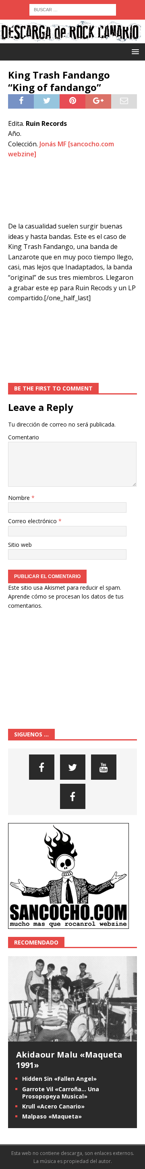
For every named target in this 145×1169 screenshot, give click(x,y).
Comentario (23, 437)
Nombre (19, 498)
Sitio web (20, 544)
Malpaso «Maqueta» (52, 1116)
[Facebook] (41, 767)
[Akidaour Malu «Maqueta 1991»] (72, 1037)
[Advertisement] (72, 190)
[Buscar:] (72, 9)
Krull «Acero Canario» (53, 1106)
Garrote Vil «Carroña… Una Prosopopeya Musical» (60, 1092)
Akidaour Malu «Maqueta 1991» (69, 1059)
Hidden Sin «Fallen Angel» (59, 1078)
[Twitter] (72, 767)
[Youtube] (103, 767)
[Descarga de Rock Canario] (70, 38)
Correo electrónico (33, 521)
